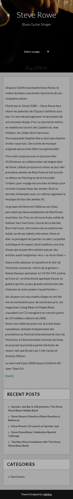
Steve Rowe (36, 14)
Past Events (17, 476)
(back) (9, 375)
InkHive (47, 494)
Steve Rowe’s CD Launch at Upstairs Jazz (35, 426)
